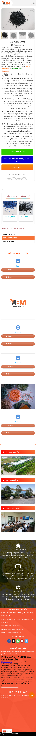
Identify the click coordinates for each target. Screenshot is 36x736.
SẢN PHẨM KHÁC (9, 241)
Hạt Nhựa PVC (10, 217)
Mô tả (7, 190)
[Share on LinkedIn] (25, 178)
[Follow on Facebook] (9, 641)
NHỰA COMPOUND (9, 234)
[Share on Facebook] (12, 178)
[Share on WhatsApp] (9, 178)
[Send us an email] (14, 641)
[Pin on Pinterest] (22, 178)
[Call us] (18, 641)
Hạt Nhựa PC (26, 217)
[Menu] (30, 3)
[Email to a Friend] (18, 178)
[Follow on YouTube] (22, 641)
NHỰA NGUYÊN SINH (20, 174)
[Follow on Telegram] (26, 641)
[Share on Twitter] (15, 178)
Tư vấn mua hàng (17, 152)
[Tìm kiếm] (34, 3)
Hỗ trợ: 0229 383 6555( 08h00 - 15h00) (17, 160)
